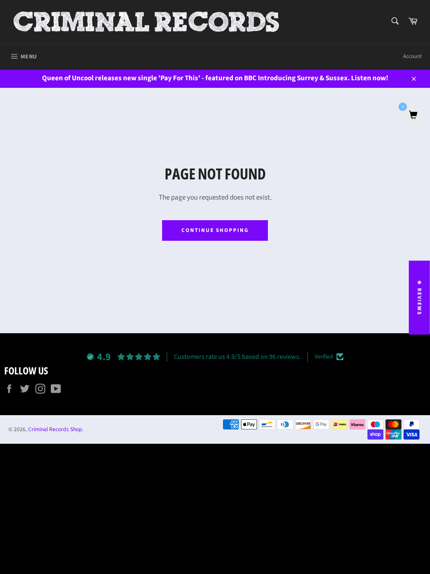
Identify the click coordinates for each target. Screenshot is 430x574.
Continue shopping (215, 230)
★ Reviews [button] (419, 297)
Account (412, 56)
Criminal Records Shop (55, 429)
